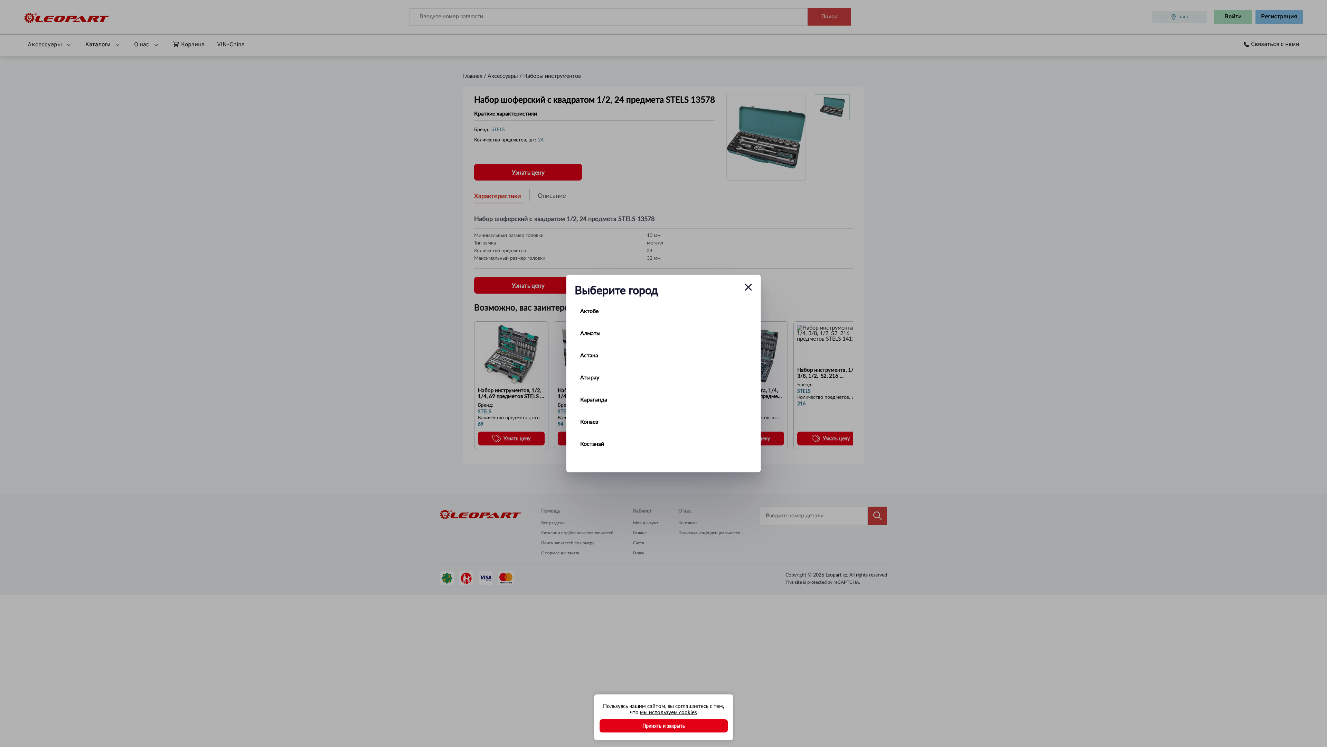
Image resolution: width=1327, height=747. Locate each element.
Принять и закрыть (663, 726)
